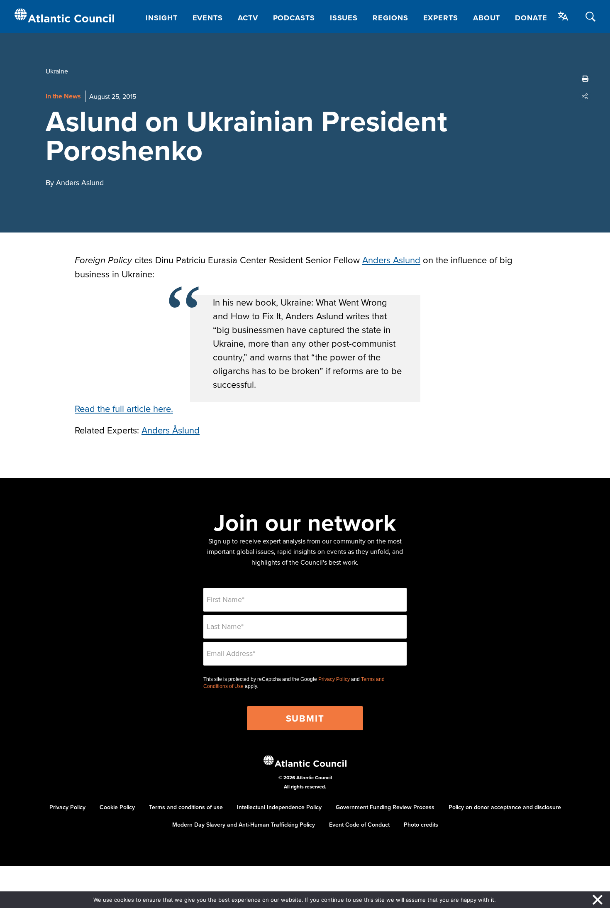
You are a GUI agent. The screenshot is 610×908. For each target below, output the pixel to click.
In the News (63, 96)
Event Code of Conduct (359, 824)
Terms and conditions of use (186, 807)
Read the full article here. (124, 408)
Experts (440, 17)
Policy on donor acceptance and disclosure (505, 807)
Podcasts (294, 17)
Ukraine (57, 71)
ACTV (248, 17)
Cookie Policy (117, 807)
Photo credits (421, 824)
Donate (531, 17)
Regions (390, 17)
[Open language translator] (563, 16)
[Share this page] (585, 96)
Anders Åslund (171, 429)
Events (208, 17)
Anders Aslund (391, 259)
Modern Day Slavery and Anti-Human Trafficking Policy (243, 824)
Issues (344, 17)
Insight (161, 17)
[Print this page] (585, 79)
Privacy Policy (334, 679)
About (486, 17)
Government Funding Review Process (385, 807)
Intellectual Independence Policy (279, 807)
